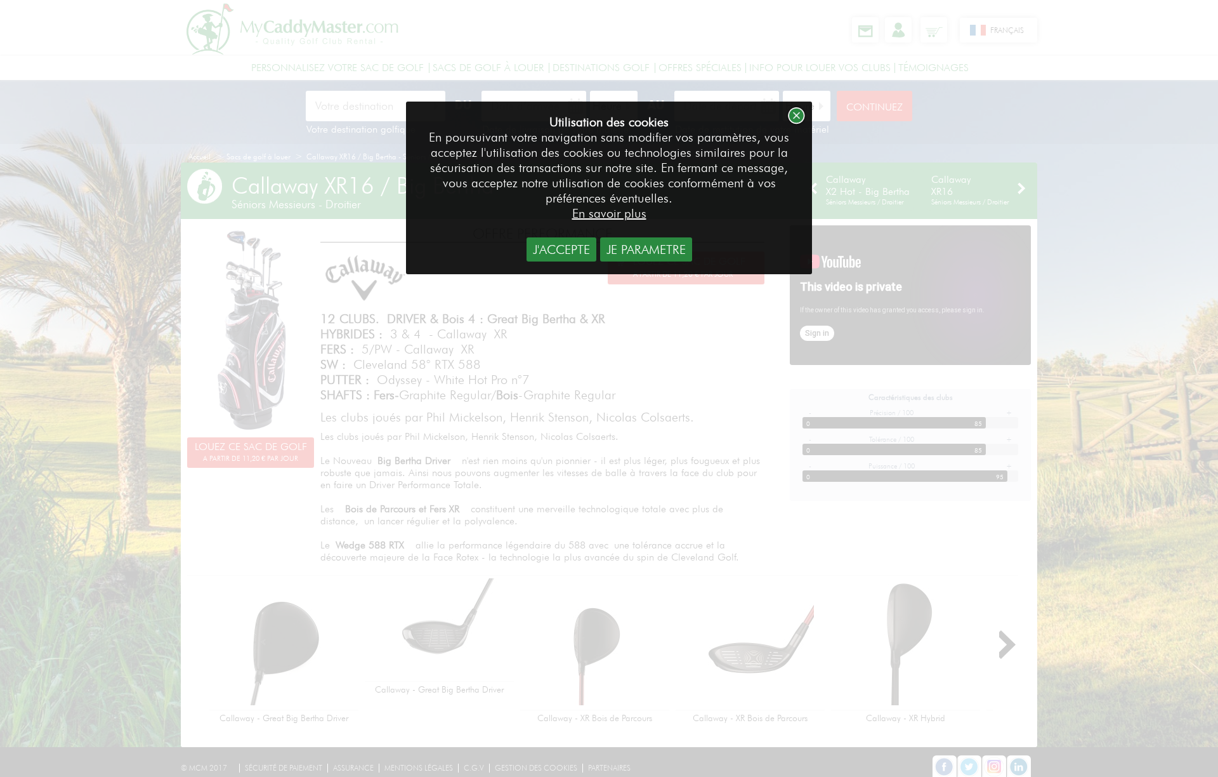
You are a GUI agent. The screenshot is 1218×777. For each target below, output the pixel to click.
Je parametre (646, 249)
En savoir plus (609, 213)
